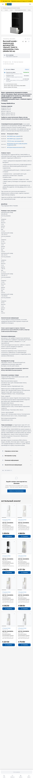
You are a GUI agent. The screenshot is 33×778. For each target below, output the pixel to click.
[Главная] (2, 10)
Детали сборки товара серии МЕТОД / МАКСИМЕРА (14, 85)
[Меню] (3, 4)
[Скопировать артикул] (11, 470)
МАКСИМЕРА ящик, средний (13, 136)
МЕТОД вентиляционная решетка (15, 147)
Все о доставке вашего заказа (10, 84)
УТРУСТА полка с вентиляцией (14, 141)
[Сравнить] (25, 41)
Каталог (6, 10)
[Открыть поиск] (30, 4)
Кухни (11, 10)
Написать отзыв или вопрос (16, 491)
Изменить (27, 69)
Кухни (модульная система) (20, 10)
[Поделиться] (22, 41)
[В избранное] (28, 41)
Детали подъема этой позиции (10, 87)
